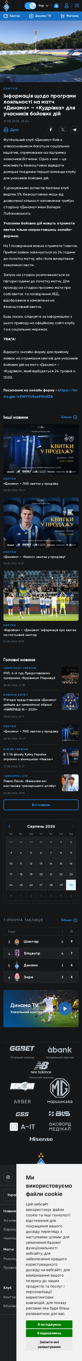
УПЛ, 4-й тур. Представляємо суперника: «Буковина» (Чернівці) (29, 675)
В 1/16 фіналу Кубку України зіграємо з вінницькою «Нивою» (28, 756)
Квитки (10, 88)
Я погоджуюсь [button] (49, 1324)
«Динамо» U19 (15, 776)
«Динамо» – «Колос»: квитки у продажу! (34, 557)
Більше (66, 920)
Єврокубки (12, 1229)
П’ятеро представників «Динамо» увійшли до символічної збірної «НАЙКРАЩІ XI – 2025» (29, 704)
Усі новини (12, 1220)
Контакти (11, 1297)
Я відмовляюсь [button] (49, 1333)
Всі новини (41, 805)
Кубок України (15, 749)
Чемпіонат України (19, 668)
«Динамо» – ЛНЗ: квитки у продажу (30, 731)
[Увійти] (66, 5)
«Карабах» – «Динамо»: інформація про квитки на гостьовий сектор (39, 632)
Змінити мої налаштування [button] (49, 1344)
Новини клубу (15, 694)
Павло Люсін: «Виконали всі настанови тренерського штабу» (29, 783)
